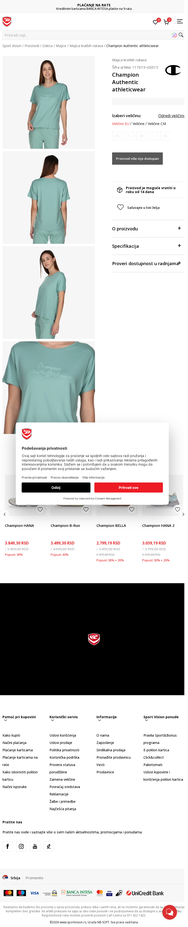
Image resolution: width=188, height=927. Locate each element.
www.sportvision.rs (73, 922)
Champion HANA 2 (158, 525)
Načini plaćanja (14, 742)
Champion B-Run (65, 525)
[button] (94, 35)
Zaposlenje (105, 742)
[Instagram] (21, 846)
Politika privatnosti (64, 750)
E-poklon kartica (156, 750)
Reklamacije (59, 794)
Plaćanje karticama (17, 750)
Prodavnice (105, 772)
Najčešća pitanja (62, 808)
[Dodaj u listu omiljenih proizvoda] (40, 509)
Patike (10, 520)
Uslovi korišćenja (62, 735)
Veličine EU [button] (120, 124)
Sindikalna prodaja (110, 750)
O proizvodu (125, 229)
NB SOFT (103, 922)
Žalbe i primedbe (62, 801)
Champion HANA (19, 525)
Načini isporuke (14, 786)
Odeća (47, 45)
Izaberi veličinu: (126, 115)
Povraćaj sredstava (64, 786)
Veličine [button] (138, 124)
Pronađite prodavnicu (113, 757)
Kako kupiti (11, 735)
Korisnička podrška (64, 757)
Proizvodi (31, 45)
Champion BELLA (111, 525)
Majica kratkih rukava (86, 45)
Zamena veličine (62, 779)
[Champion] (173, 69)
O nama (102, 735)
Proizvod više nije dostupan (137, 158)
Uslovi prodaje (60, 742)
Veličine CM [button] (157, 124)
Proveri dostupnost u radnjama (145, 263)
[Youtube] (35, 846)
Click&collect (153, 757)
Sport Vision (11, 45)
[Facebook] (7, 846)
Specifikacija (125, 246)
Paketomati (152, 764)
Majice (61, 45)
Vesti (100, 764)
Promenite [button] (34, 877)
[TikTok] (49, 846)
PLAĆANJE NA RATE (94, 5)
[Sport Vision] (6, 21)
